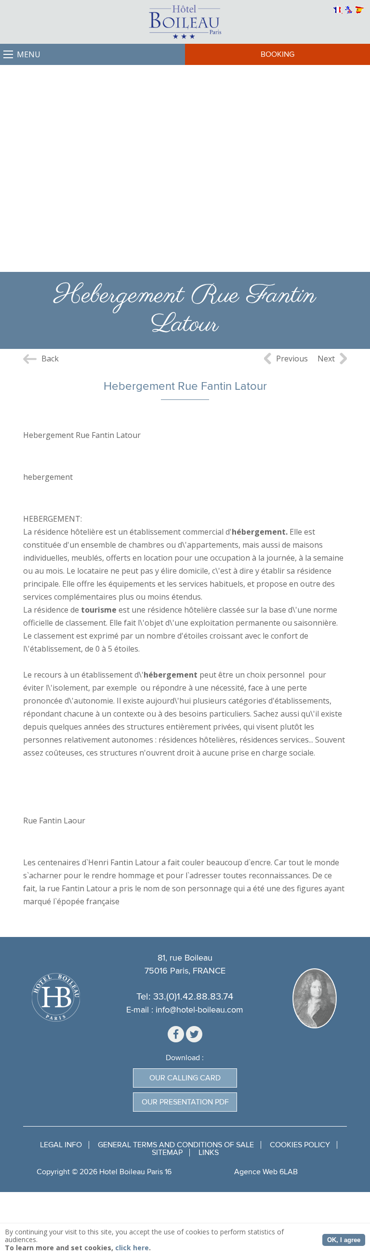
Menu (28, 54)
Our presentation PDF (185, 1102)
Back (50, 358)
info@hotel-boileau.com (199, 1010)
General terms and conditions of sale (176, 1145)
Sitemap (167, 1152)
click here (132, 1247)
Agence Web (256, 1172)
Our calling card (185, 1078)
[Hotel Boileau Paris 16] (185, 22)
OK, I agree (343, 1240)
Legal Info (61, 1145)
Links (208, 1152)
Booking (277, 54)
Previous (292, 358)
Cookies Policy (300, 1145)
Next (326, 358)
